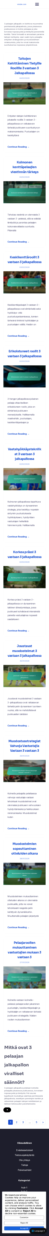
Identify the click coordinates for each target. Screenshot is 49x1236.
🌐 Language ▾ (38, 1231)
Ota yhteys (24, 1160)
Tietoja (24, 1165)
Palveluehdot (24, 1170)
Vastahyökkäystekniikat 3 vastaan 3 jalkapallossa (24, 454)
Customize (24, 1217)
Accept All (24, 1228)
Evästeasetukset (24, 1150)
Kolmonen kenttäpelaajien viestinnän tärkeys (24, 167)
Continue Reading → (18, 146)
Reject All (24, 1223)
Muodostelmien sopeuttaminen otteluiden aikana (24, 848)
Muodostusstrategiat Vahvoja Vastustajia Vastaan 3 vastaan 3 (24, 746)
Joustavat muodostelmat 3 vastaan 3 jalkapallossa (25, 651)
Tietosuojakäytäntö (24, 1155)
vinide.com (21, 4)
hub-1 (24, 1187)
